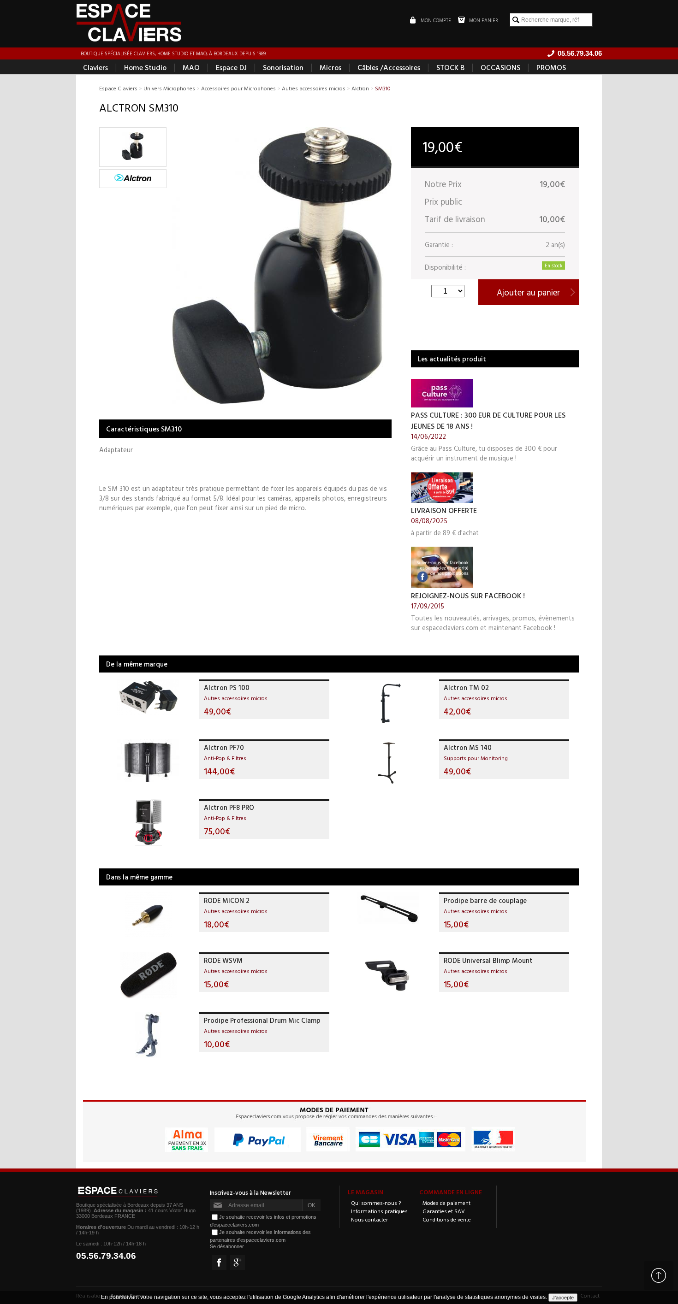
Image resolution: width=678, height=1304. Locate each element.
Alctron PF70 (224, 747)
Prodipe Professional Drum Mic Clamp (262, 1020)
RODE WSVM (223, 960)
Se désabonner (227, 1246)
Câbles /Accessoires (388, 67)
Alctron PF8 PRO (229, 807)
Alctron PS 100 (227, 687)
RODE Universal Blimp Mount (488, 960)
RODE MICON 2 (227, 900)
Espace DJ (231, 67)
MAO (191, 67)
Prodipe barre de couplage (485, 900)
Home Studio (145, 67)
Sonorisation (283, 67)
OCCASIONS (500, 67)
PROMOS (551, 67)
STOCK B (450, 67)
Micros (330, 67)
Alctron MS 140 (468, 747)
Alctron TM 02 (466, 687)
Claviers (95, 67)
